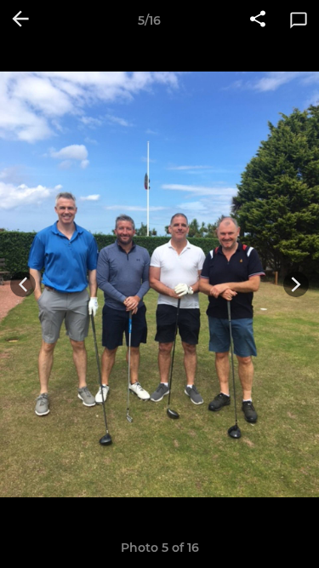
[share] (258, 20)
